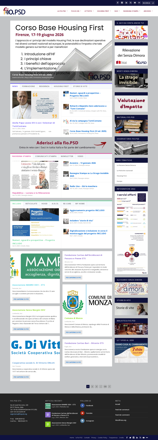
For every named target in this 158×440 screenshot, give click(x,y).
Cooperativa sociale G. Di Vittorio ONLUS (33, 363)
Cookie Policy (102, 438)
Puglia (66, 347)
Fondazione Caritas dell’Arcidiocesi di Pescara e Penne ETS (65, 414)
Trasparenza (113, 438)
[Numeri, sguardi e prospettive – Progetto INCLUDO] (66, 93)
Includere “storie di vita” (81, 220)
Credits (121, 438)
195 (105, 386)
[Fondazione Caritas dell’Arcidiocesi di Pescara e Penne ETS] (48, 414)
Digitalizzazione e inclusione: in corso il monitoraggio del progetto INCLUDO (88, 232)
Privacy (93, 438)
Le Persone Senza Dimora (126, 165)
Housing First (103, 11)
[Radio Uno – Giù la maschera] (66, 187)
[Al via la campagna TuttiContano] (66, 121)
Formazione (37, 77)
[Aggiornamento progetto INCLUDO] (66, 211)
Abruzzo (67, 262)
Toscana (18, 366)
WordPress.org (120, 420)
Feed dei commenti (122, 415)
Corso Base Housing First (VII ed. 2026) (32, 74)
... (100, 386)
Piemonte (15, 288)
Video (71, 113)
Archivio (147, 11)
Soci (116, 11)
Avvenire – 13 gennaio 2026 (83, 163)
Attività (88, 11)
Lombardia (15, 313)
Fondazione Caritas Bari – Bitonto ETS (84, 343)
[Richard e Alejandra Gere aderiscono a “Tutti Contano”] (66, 106)
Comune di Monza (74, 318)
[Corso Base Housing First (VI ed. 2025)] (66, 132)
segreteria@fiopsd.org (18, 414)
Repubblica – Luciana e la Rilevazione (31, 193)
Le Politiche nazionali (125, 171)
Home (72, 438)
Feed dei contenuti (122, 410)
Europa (119, 181)
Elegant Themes (26, 437)
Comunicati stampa (84, 111)
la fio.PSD (61, 11)
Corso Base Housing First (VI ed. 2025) (88, 131)
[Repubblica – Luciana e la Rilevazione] (35, 175)
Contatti (87, 438)
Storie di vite (87, 223)
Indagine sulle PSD (96, 111)
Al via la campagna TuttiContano (86, 120)
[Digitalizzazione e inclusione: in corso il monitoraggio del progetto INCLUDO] (66, 231)
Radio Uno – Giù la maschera (83, 186)
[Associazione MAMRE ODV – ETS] (35, 266)
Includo (80, 98)
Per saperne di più (21, 299)
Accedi (117, 404)
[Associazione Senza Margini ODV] (48, 424)
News (52, 77)
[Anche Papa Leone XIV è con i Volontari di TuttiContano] (35, 105)
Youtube (89, 413)
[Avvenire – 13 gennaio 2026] (66, 163)
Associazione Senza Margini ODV (28, 310)
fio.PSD (21, 77)
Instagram (90, 421)
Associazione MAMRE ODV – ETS (28, 285)
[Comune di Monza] (87, 299)
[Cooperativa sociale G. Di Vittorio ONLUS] (35, 347)
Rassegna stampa (130, 11)
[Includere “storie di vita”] (66, 221)
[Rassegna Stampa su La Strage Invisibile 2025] (66, 174)
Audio (81, 188)
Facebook (89, 405)
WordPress (48, 437)
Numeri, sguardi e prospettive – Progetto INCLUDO (85, 94)
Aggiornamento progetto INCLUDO (87, 210)
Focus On (75, 11)
